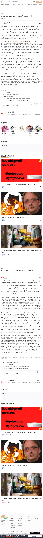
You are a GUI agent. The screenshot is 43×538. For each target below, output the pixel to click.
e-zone (25, 531)
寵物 (20, 98)
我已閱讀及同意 (34, 536)
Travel (9, 531)
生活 (2, 13)
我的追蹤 (20, 523)
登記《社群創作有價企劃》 (15, 94)
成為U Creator (20, 4)
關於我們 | (3, 533)
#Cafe (38, 518)
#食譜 (35, 518)
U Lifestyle (4, 531)
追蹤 (40, 23)
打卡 (8, 98)
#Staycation (28, 520)
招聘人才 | (21, 533)
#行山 (29, 518)
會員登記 (33, 1)
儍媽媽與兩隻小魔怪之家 (5, 133)
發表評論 (5, 145)
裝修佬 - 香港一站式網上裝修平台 (38, 133)
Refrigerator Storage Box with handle (13, 309)
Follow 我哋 (25, 100)
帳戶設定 (20, 520)
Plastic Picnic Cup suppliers (17, 41)
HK (12, 531)
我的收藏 (20, 522)
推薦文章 (30, 4)
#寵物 (26, 518)
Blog (22, 531)
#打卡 (32, 518)
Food (19, 531)
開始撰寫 (39, 1)
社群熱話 (13, 4)
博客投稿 (13, 527)
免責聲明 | (8, 533)
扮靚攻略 (23, 98)
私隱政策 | (17, 533)
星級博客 (35, 4)
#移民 (32, 520)
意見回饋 (13, 525)
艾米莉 (13, 133)
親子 (17, 98)
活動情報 (28, 98)
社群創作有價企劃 (5, 4)
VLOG (12, 520)
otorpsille (7, 22)
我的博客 (20, 525)
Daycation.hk (21, 133)
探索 (26, 4)
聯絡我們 (26, 533)
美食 (14, 98)
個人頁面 (20, 518)
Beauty (15, 531)
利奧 (30, 133)
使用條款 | (12, 533)
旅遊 (11, 98)
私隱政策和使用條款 (9, 536)
